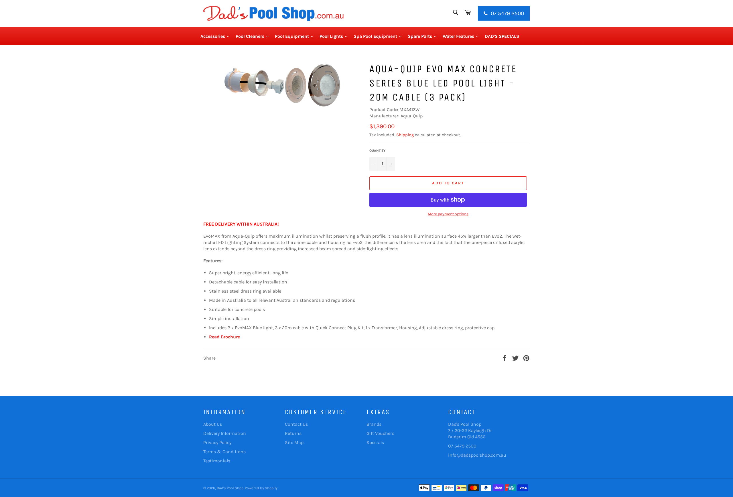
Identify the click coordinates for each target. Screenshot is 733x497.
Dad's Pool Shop (230, 488)
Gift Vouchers (380, 433)
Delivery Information (224, 433)
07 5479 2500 (506, 13)
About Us (212, 424)
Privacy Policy (217, 442)
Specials (375, 442)
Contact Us (296, 424)
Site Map (294, 442)
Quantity (377, 151)
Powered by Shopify (261, 488)
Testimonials (216, 461)
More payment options (448, 214)
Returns (293, 433)
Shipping (405, 134)
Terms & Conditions (224, 451)
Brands (373, 424)
